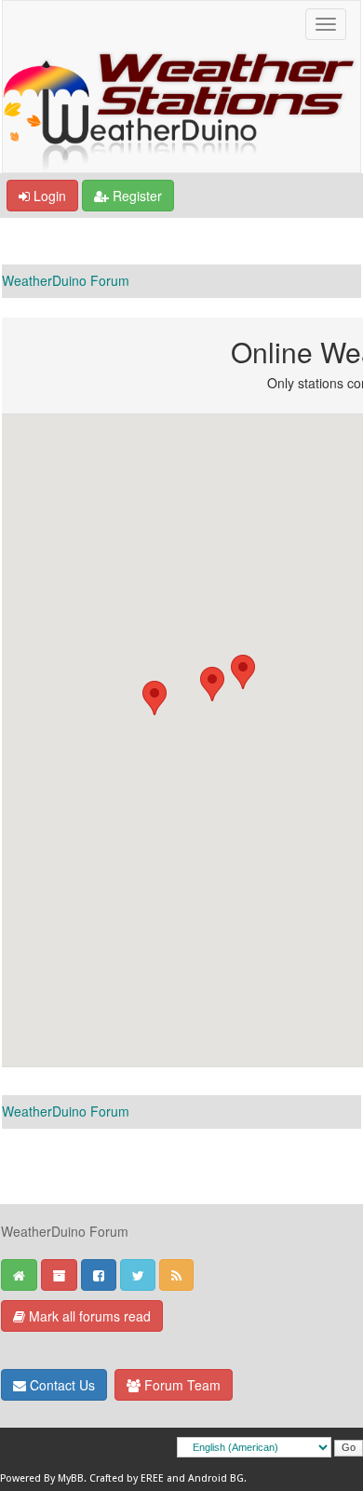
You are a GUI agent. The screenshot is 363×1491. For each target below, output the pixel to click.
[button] (212, 684)
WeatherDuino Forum (65, 280)
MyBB (71, 1478)
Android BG (216, 1478)
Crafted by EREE (126, 1478)
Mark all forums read (88, 1316)
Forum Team (181, 1385)
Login (48, 195)
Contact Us (60, 1385)
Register (135, 195)
